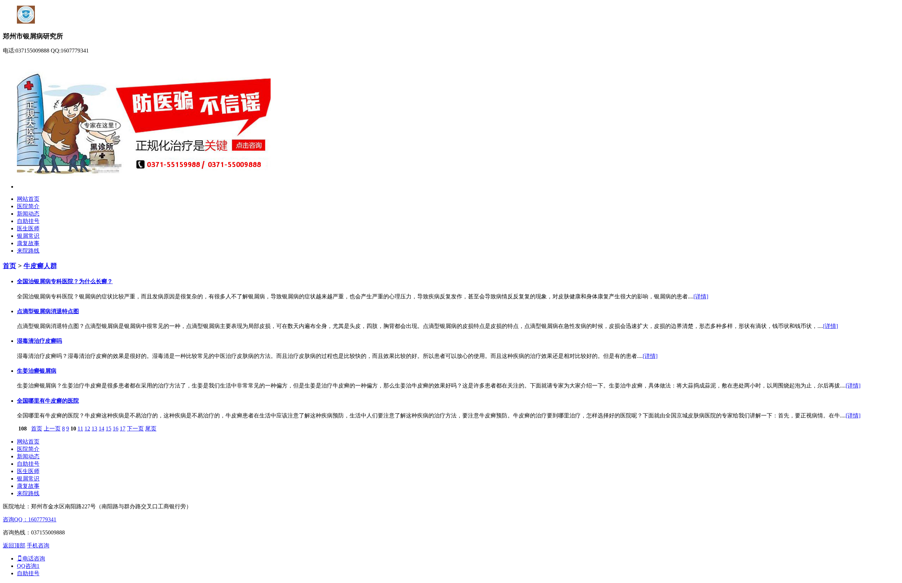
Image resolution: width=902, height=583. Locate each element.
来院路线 (28, 251)
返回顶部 (14, 545)
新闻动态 (28, 214)
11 (80, 429)
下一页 (135, 429)
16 (115, 429)
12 (87, 429)
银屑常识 (28, 236)
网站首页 (28, 199)
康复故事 (28, 243)
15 (108, 429)
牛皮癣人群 (40, 265)
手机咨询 (38, 545)
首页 (9, 265)
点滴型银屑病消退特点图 (48, 311)
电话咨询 (34, 559)
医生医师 (28, 228)
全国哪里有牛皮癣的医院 (48, 401)
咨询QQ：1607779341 (29, 519)
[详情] (700, 296)
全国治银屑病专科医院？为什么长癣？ (65, 281)
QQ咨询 (28, 566)
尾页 (150, 429)
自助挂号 (28, 221)
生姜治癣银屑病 (36, 371)
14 (101, 429)
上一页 (52, 429)
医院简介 (28, 206)
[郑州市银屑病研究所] (144, 187)
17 (122, 429)
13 (94, 429)
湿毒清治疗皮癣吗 (39, 341)
